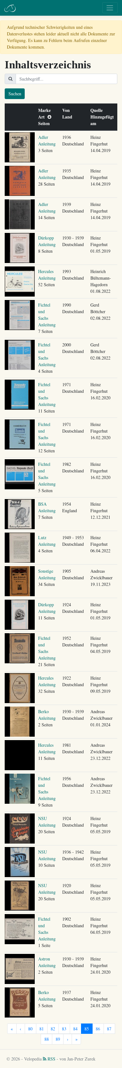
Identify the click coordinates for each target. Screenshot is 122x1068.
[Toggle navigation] (110, 7)
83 (64, 1029)
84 (75, 1029)
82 (53, 1029)
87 (109, 1029)
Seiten (45, 123)
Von (67, 110)
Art (43, 116)
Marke (45, 110)
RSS (50, 1059)
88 (46, 1039)
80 (30, 1029)
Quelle (97, 110)
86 (98, 1029)
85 (86, 1029)
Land (68, 116)
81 (41, 1029)
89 (58, 1039)
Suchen (14, 94)
